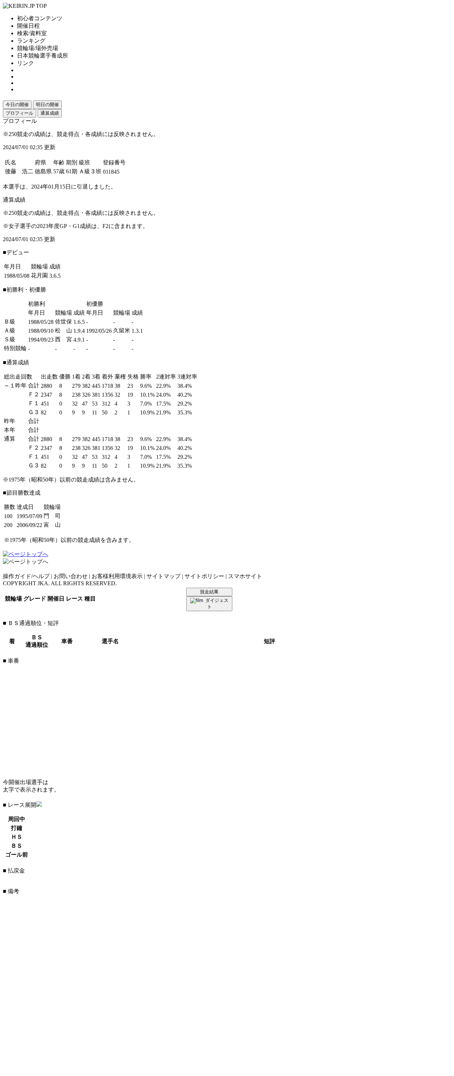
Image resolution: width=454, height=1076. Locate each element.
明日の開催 (47, 104)
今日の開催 (17, 104)
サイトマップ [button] (163, 576)
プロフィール (19, 113)
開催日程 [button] (28, 26)
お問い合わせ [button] (71, 576)
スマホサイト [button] (245, 576)
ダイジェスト (216, 603)
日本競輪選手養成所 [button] (42, 56)
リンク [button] (25, 63)
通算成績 (49, 113)
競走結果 (209, 591)
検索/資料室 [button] (32, 33)
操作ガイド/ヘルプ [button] (26, 576)
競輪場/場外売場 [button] (37, 48)
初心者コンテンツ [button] (39, 18)
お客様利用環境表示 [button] (117, 576)
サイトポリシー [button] (204, 576)
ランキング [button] (31, 41)
